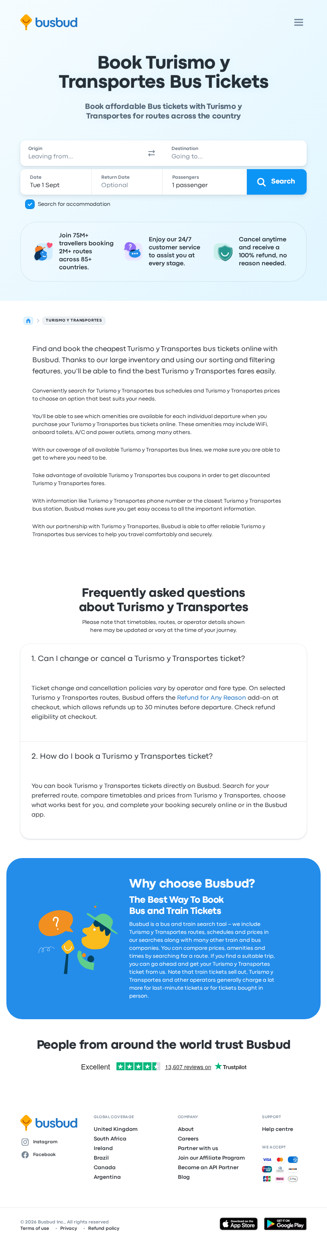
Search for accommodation (74, 204)
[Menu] (299, 22)
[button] (151, 153)
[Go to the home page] (48, 22)
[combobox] (80, 153)
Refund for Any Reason (211, 698)
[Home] (28, 321)
